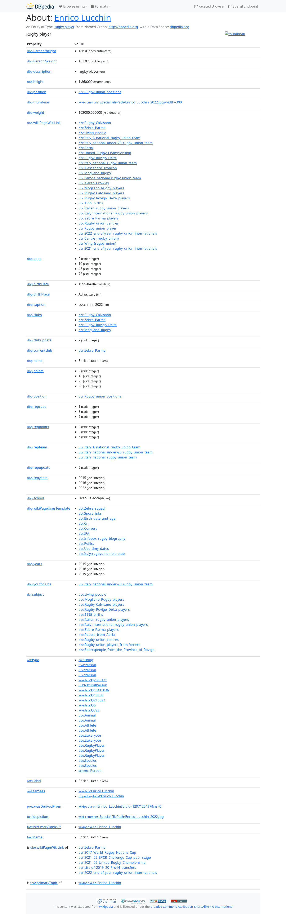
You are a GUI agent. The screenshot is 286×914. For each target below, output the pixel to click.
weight (35, 112)
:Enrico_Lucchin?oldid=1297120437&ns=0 (120, 806)
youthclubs (39, 584)
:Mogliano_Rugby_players (101, 188)
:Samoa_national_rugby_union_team (110, 178)
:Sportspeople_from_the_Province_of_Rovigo (117, 649)
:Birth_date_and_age (97, 518)
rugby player (64, 27)
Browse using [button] (73, 6)
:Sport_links (90, 513)
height (35, 81)
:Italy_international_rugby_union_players (113, 213)
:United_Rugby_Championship (105, 153)
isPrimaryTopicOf (44, 827)
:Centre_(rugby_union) (99, 238)
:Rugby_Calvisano (95, 122)
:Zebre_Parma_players (99, 218)
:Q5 (87, 705)
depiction (37, 816)
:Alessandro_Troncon (98, 168)
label (34, 780)
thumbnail (38, 102)
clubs (34, 314)
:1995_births (91, 203)
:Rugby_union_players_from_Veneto (109, 644)
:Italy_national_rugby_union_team (108, 163)
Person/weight (42, 61)
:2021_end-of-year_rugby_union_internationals (118, 248)
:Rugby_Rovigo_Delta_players (104, 198)
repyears (37, 477)
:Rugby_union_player (97, 228)
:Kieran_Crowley (94, 183)
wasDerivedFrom (44, 806)
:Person (87, 665)
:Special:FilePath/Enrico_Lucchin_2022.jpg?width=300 (130, 102)
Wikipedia (106, 907)
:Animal (87, 715)
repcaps (36, 406)
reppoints (38, 427)
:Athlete (87, 725)
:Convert (88, 528)
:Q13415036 (94, 690)
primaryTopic (44, 882)
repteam (37, 447)
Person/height (41, 51)
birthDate (38, 284)
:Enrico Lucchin (96, 791)
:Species (88, 760)
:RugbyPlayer (92, 745)
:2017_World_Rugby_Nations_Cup (107, 852)
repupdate (38, 467)
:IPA (84, 533)
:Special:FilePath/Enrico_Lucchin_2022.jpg (121, 816)
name (35, 360)
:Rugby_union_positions (100, 92)
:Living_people (92, 132)
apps (34, 258)
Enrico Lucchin (82, 17)
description (39, 71)
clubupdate (39, 340)
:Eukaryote (90, 735)
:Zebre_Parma (92, 127)
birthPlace (38, 294)
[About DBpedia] (40, 6)
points (35, 371)
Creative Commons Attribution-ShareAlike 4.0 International (192, 907)
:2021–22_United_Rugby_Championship (112, 862)
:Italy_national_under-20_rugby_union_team (116, 143)
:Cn (83, 523)
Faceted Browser (211, 6)
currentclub (39, 350)
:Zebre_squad (92, 508)
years (34, 564)
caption (36, 304)
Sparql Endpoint (245, 6)
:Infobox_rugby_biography (102, 538)
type (33, 660)
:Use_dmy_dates (94, 548)
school (35, 498)
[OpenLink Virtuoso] (106, 900)
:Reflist (86, 543)
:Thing (86, 660)
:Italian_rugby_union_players (104, 208)
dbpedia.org (179, 27)
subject (35, 594)
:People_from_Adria (97, 634)
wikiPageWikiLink (44, 122)
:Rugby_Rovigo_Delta (98, 158)
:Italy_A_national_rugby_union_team (109, 138)
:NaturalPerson (93, 685)
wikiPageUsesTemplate (48, 508)
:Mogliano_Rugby (95, 173)
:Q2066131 (93, 680)
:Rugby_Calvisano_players (101, 193)
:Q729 (89, 710)
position (36, 92)
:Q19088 (91, 695)
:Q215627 (92, 700)
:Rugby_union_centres (99, 223)
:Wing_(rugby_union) (97, 243)
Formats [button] (101, 6)
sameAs (36, 791)
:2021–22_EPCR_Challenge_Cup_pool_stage (115, 857)
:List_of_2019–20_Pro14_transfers (107, 867)
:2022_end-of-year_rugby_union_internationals (118, 233)
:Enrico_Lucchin (100, 827)
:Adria (86, 148)
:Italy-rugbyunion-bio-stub (102, 553)
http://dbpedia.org (123, 27)
